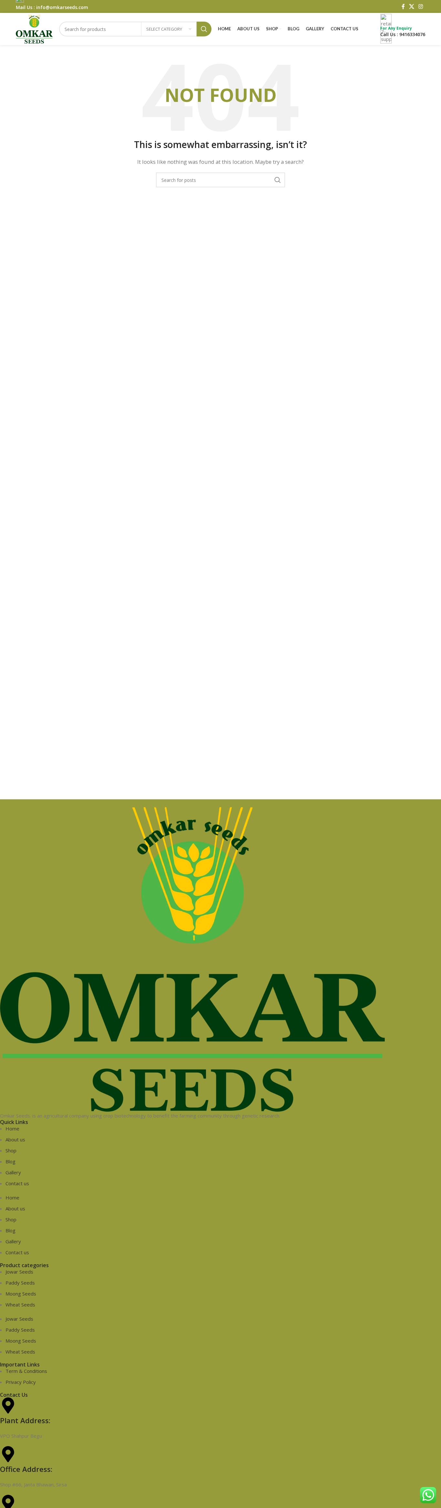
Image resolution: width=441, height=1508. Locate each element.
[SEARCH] (277, 179)
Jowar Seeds (19, 1271)
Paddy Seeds (20, 1282)
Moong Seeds (20, 1293)
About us (15, 1139)
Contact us (17, 1183)
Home (12, 1128)
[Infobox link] (220, 22)
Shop (10, 1150)
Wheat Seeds (20, 1304)
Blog (10, 1161)
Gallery (13, 1172)
